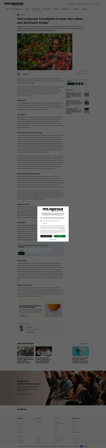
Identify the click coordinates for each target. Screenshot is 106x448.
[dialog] (53, 224)
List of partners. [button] (62, 228)
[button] (53, 223)
